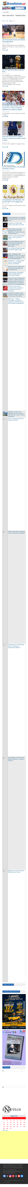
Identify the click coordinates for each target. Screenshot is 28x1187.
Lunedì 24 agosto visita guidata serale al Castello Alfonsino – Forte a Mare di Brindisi (15, 274)
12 (17, 1122)
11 (14, 1122)
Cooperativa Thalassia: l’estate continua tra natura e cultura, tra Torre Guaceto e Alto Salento (16, 294)
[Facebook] (4, 1176)
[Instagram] (10, 1176)
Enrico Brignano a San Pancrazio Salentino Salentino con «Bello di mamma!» (16, 759)
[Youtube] (19, 1176)
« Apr (3, 1130)
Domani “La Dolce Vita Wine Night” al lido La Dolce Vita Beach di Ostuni (16, 237)
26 (17, 1126)
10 (10, 1122)
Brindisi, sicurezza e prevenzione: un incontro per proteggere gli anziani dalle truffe (16, 268)
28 (24, 1126)
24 (10, 1126)
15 (4, 1124)
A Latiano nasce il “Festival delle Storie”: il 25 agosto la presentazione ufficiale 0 (16, 646)
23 (7, 1126)
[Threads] (16, 1176)
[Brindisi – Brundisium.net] (14, 3)
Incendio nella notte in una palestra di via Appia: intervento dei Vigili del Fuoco (16, 219)
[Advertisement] (14, 1145)
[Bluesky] (22, 1176)
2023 (7, 20)
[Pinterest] (13, 1176)
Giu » (7, 1130)
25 (14, 1126)
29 (4, 1128)
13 (20, 1122)
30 (7, 1128)
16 (7, 1124)
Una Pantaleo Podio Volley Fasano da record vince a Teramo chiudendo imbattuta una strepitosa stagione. (13, 107)
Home (3, 20)
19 (17, 1124)
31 (10, 1128)
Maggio (10, 20)
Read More (4, 50)
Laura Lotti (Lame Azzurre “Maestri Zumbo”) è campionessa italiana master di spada (14, 138)
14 (24, 1122)
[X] (7, 1176)
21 (24, 1124)
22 (4, 1126)
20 (20, 1124)
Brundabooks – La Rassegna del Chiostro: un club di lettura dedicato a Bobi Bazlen (16, 262)
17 (10, 1124)
